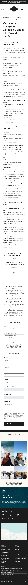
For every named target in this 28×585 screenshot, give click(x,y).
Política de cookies (20, 560)
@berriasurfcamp (14, 435)
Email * (6, 364)
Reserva (17, 549)
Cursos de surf (4, 552)
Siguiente (14, 265)
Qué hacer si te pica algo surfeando (10, 331)
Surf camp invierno (4, 561)
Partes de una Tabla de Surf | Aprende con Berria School (11, 568)
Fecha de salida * (8, 394)
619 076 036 (22, 515)
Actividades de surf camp (5, 549)
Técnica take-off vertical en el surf (10, 337)
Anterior (14, 256)
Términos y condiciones (21, 558)
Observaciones (7, 401)
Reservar (2, 551)
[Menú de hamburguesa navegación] (25, 9)
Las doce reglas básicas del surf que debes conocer (13, 328)
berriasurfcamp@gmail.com (10, 515)
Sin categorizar (16, 19)
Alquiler (3, 562)
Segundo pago (17, 551)
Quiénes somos (3, 546)
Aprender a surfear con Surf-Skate (10, 333)
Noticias (17, 546)
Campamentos (4, 553)
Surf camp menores (4, 555)
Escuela (3, 545)
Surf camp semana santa (5, 558)
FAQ (16, 545)
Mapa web (17, 561)
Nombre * (6, 357)
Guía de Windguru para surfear (10, 335)
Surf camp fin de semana (5, 559)
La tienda (17, 548)
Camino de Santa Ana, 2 (10, 518)
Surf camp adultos (4, 556)
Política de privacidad (8, 418)
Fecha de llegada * (9, 386)
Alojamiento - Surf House (5, 548)
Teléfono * (7, 379)
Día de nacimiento (8, 372)
